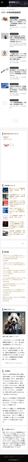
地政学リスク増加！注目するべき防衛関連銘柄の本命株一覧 (14, 298)
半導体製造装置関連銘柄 (17, 44)
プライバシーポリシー (19, 456)
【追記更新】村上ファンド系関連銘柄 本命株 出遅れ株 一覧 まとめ (17, 196)
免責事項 (12, 456)
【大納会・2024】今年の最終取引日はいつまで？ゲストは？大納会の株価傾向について (14, 264)
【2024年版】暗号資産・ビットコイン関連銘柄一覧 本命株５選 (14, 284)
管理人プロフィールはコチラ (14, 363)
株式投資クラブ (14, 2)
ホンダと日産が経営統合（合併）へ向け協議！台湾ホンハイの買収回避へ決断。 (14, 278)
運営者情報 (6, 456)
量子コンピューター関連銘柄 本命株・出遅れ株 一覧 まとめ (17, 190)
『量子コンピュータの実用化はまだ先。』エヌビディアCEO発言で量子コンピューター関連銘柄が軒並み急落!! (14, 257)
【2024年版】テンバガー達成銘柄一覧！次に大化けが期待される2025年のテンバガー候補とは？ (14, 291)
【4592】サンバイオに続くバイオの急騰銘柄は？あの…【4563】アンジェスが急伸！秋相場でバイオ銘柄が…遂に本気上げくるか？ (14, 225)
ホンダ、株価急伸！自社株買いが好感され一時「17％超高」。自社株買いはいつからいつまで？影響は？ (14, 272)
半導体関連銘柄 (15, 62)
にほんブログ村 (7, 139)
